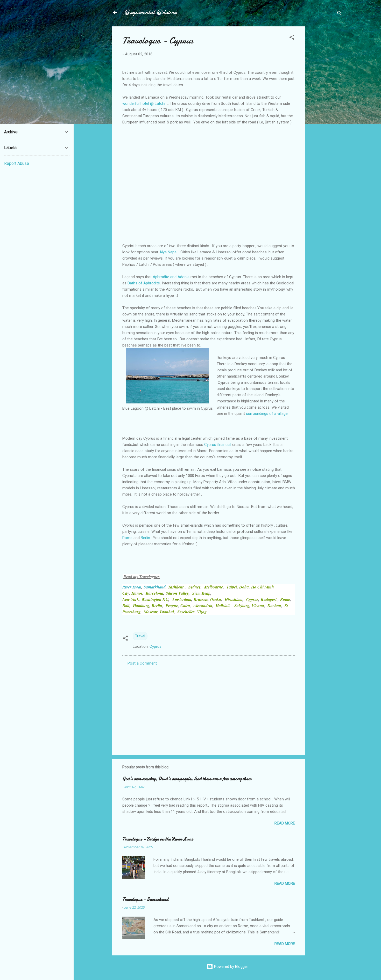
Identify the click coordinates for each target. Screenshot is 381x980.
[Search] (339, 14)
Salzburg (241, 605)
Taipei (232, 587)
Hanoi (136, 593)
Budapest (269, 599)
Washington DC (154, 599)
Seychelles (186, 612)
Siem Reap (201, 593)
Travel (140, 636)
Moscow (151, 612)
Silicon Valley (177, 593)
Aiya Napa (168, 252)
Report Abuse (16, 163)
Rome (127, 537)
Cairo (185, 605)
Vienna (258, 605)
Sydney (194, 587)
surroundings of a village (267, 413)
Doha (244, 587)
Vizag (202, 612)
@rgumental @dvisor (150, 12)
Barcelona (154, 593)
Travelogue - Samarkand (145, 899)
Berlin (145, 537)
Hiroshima (234, 599)
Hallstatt (223, 605)
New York (130, 599)
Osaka (215, 599)
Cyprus (252, 599)
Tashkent (176, 587)
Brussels (201, 599)
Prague (172, 605)
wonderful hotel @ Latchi (143, 103)
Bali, (126, 605)
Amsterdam (181, 599)
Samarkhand (155, 587)
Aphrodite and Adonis (171, 277)
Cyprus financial (217, 444)
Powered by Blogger (230, 966)
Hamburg (141, 605)
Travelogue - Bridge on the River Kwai (157, 839)
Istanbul (167, 612)
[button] (292, 38)
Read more (284, 823)
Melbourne (213, 587)
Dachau (274, 605)
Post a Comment (142, 663)
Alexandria (202, 605)
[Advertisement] (326, 104)
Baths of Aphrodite (144, 283)
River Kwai (131, 587)
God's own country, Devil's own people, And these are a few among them (187, 779)
